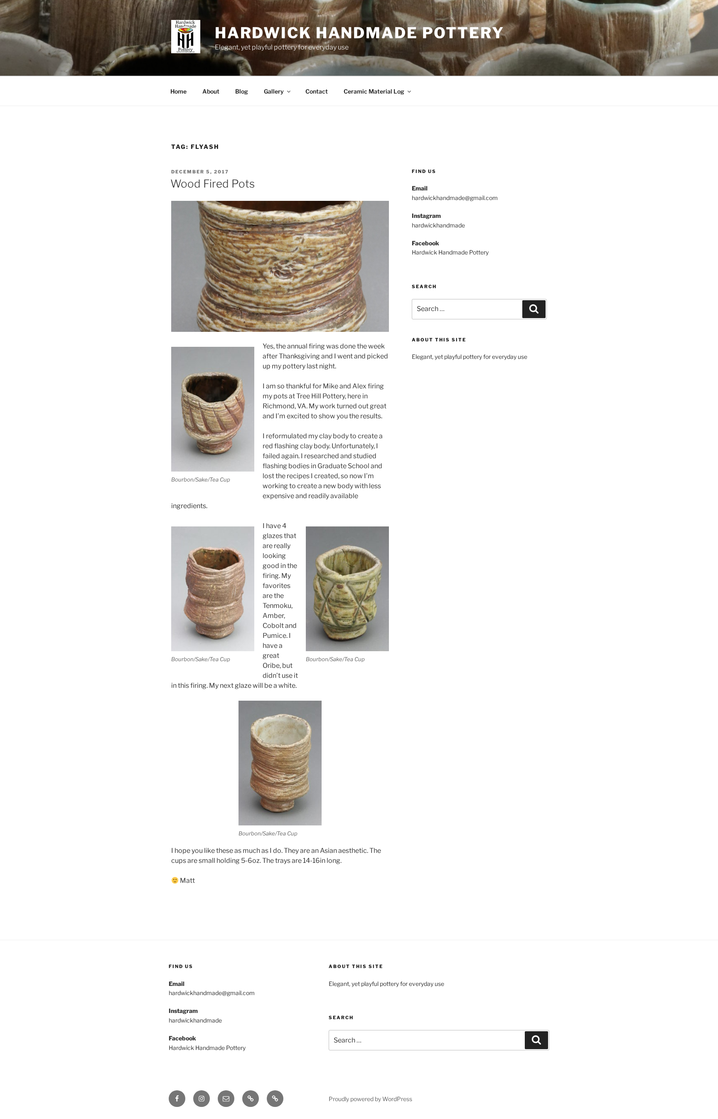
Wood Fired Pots (212, 183)
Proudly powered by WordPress (370, 1098)
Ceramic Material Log (374, 91)
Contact (316, 91)
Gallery (274, 91)
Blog (241, 91)
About (210, 91)
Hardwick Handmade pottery (359, 33)
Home (178, 91)
